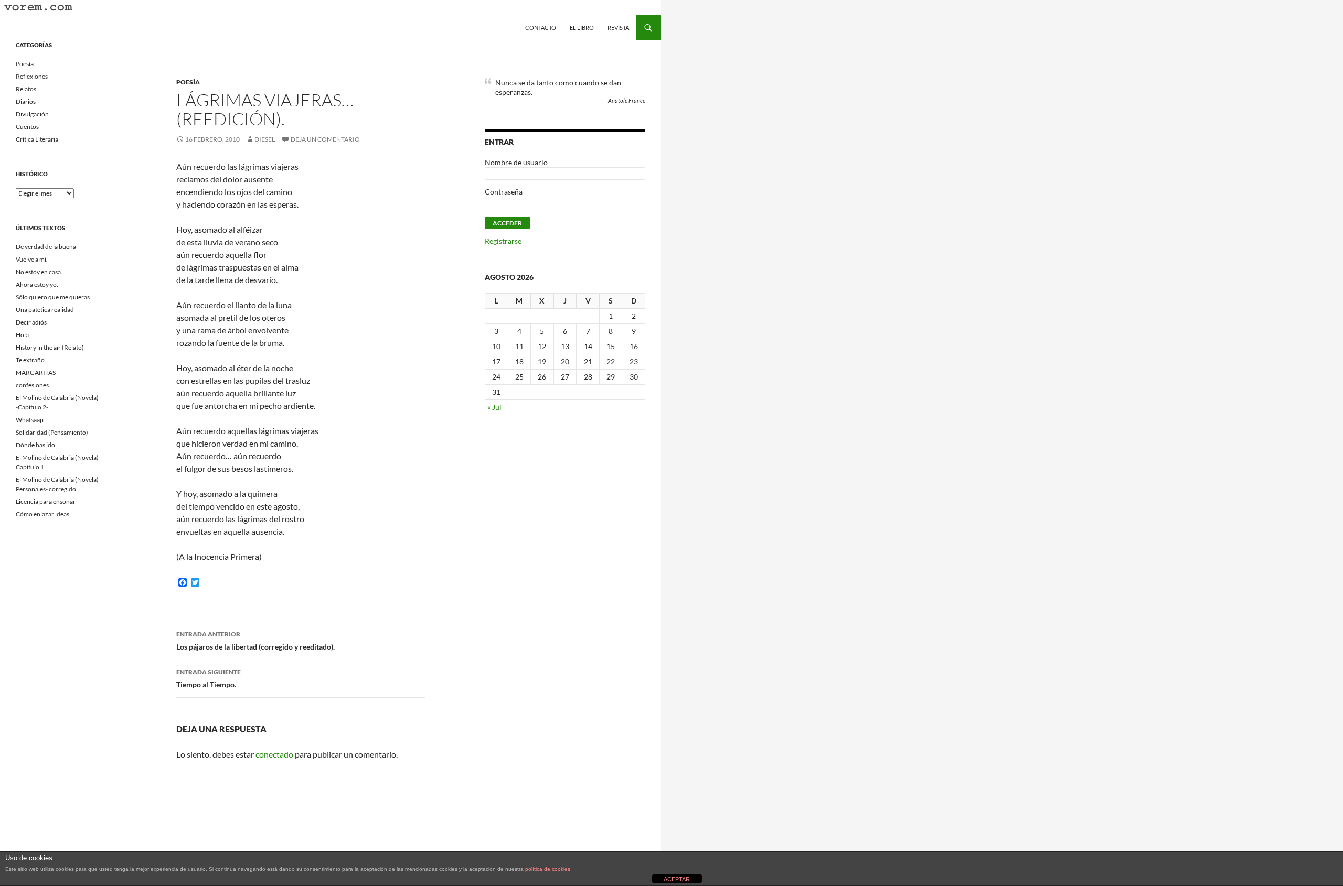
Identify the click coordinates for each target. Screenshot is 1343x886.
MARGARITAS (36, 372)
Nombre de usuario (516, 162)
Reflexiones (32, 76)
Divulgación (32, 114)
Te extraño (30, 360)
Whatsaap (30, 420)
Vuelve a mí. (32, 259)
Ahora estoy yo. (37, 284)
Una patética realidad (45, 310)
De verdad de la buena (46, 247)
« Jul (494, 407)
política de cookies (547, 869)
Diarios (26, 101)
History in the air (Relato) (50, 347)
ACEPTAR (677, 879)
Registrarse (503, 240)
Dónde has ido (35, 445)
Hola (22, 335)
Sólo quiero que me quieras (53, 297)
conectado (274, 754)
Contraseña (504, 191)
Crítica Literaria (37, 139)
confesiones (32, 385)
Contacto (540, 27)
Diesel (264, 139)
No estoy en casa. (39, 272)
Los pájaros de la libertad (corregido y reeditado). (255, 640)
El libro (582, 27)
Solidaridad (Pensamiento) (52, 432)
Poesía (188, 82)
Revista (618, 27)
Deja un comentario (325, 139)
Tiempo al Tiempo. (208, 678)
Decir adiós (31, 322)
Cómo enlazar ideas (42, 514)
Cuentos (27, 127)
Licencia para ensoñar (46, 501)
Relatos (26, 89)
